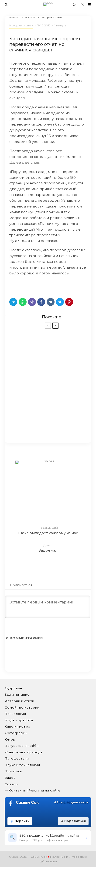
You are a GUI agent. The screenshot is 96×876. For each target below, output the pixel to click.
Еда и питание (17, 694)
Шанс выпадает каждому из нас (48, 530)
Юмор (10, 739)
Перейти (22, 821)
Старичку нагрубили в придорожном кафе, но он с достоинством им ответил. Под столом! (56, 404)
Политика (13, 771)
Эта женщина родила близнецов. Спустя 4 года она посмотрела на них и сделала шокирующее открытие (57, 373)
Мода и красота (19, 720)
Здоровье (13, 688)
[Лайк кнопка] (12, 285)
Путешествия (17, 758)
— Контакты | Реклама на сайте (33, 790)
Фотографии (16, 733)
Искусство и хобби (22, 745)
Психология (15, 714)
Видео (10, 777)
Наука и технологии (22, 765)
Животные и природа (24, 752)
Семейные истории (22, 707)
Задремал (48, 547)
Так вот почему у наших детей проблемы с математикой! (56, 345)
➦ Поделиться (73, 821)
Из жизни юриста (50, 427)
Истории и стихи (21, 25)
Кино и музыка (17, 726)
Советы (11, 784)
